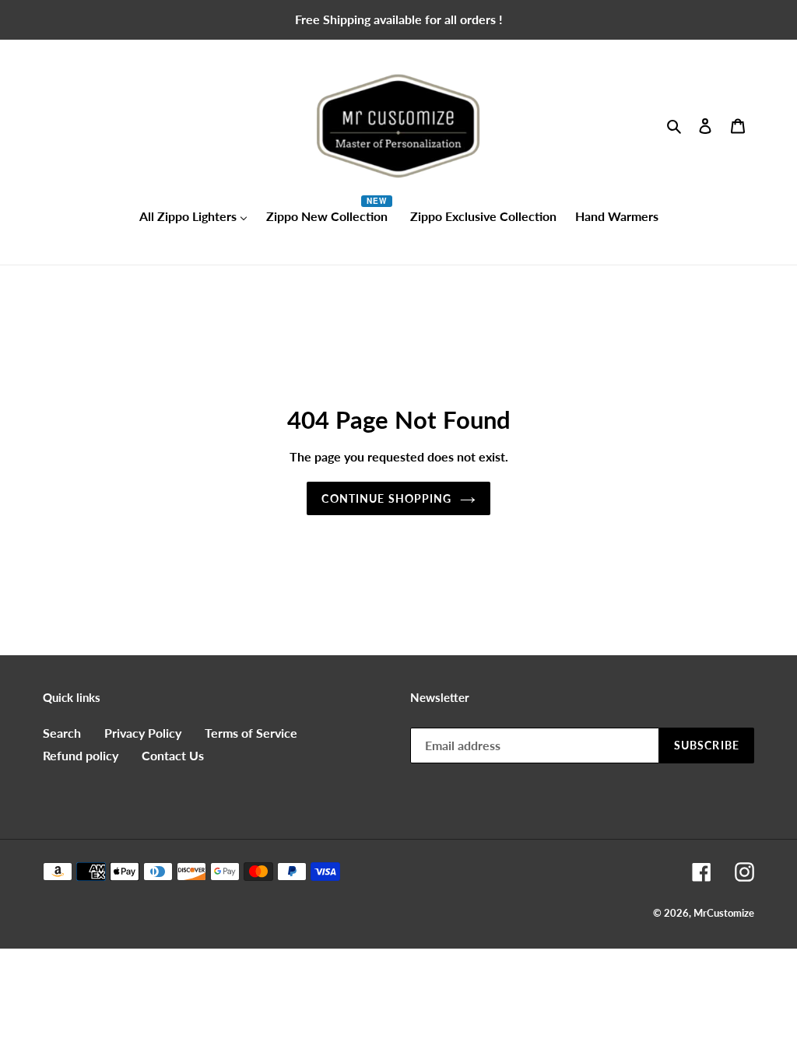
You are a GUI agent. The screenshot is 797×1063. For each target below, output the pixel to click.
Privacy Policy (142, 732)
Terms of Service (251, 732)
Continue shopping (386, 498)
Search (62, 732)
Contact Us (173, 755)
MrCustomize (723, 913)
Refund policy (80, 755)
